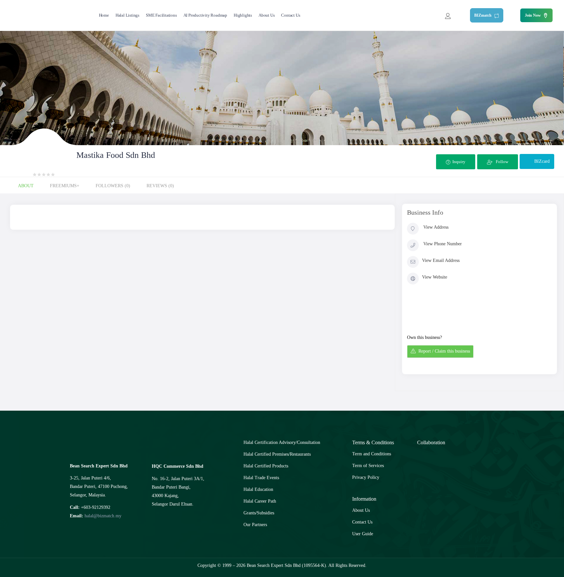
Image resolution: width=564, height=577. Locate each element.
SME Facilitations (161, 15)
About (26, 185)
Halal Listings (127, 15)
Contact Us (290, 15)
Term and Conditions (371, 453)
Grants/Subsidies (258, 512)
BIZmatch (483, 15)
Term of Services (368, 465)
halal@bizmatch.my (103, 515)
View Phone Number (442, 243)
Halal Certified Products (265, 465)
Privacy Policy (365, 477)
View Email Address (441, 260)
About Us (266, 15)
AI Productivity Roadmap (205, 15)
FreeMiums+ (64, 185)
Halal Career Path (259, 501)
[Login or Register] (448, 15)
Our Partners (255, 524)
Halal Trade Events (261, 477)
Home (104, 15)
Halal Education (258, 489)
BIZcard (542, 161)
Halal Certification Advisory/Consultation (281, 442)
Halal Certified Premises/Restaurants (277, 454)
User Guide (362, 533)
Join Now (533, 15)
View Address (435, 227)
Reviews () (160, 185)
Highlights (243, 15)
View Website (434, 277)
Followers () (113, 185)
